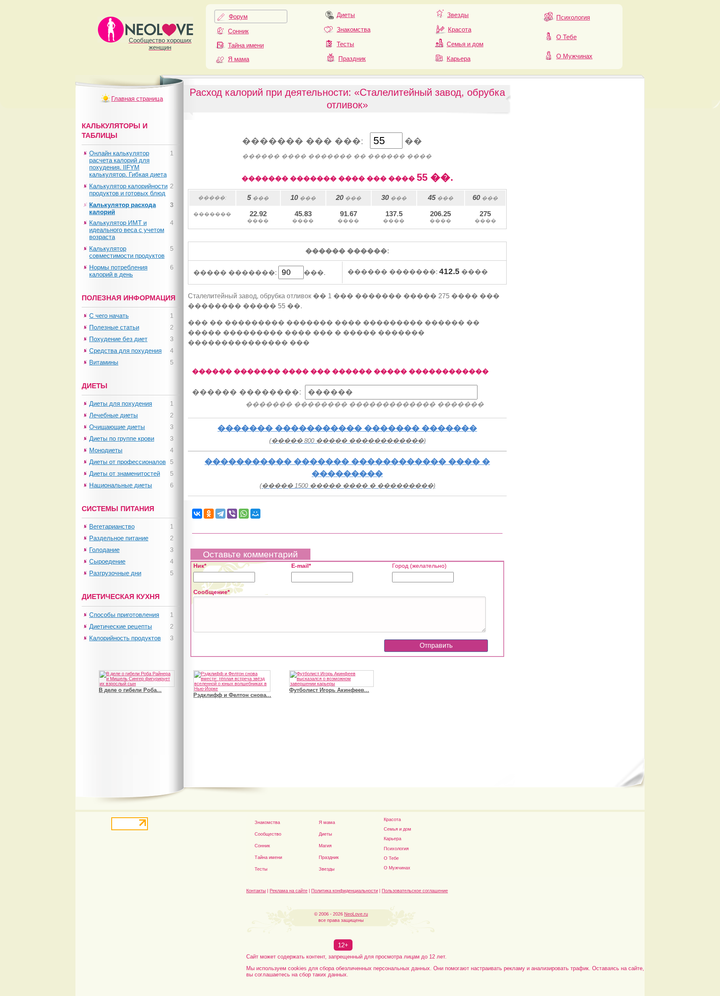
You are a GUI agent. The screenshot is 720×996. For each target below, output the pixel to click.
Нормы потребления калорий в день (118, 271)
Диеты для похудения (120, 403)
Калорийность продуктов (125, 638)
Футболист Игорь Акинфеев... (329, 690)
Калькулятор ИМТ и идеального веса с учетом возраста (126, 229)
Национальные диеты (120, 485)
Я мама (238, 58)
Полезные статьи (114, 327)
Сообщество (268, 833)
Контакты (256, 890)
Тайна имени (246, 45)
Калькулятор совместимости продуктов (127, 252)
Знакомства (353, 29)
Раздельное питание (118, 538)
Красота (459, 29)
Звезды (458, 14)
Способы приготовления (124, 614)
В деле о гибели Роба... (130, 690)
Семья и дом (465, 43)
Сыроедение (107, 561)
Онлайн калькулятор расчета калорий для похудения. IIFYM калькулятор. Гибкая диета (128, 164)
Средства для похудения (125, 350)
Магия (325, 845)
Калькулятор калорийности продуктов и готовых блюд (128, 189)
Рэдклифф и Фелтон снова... (232, 695)
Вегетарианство (112, 526)
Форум (238, 16)
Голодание (104, 549)
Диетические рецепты (120, 626)
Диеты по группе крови (121, 438)
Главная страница (137, 98)
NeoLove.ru (356, 913)
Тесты (345, 43)
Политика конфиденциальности (344, 890)
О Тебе (566, 36)
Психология (573, 17)
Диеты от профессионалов (127, 461)
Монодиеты (105, 450)
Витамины (103, 362)
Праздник (352, 58)
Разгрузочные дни (115, 573)
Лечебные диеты (113, 415)
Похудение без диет (118, 338)
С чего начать (109, 315)
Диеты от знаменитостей (124, 473)
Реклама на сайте (289, 890)
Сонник (238, 31)
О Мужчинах (574, 56)
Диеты (346, 14)
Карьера (458, 58)
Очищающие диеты (117, 426)
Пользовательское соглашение (415, 890)
